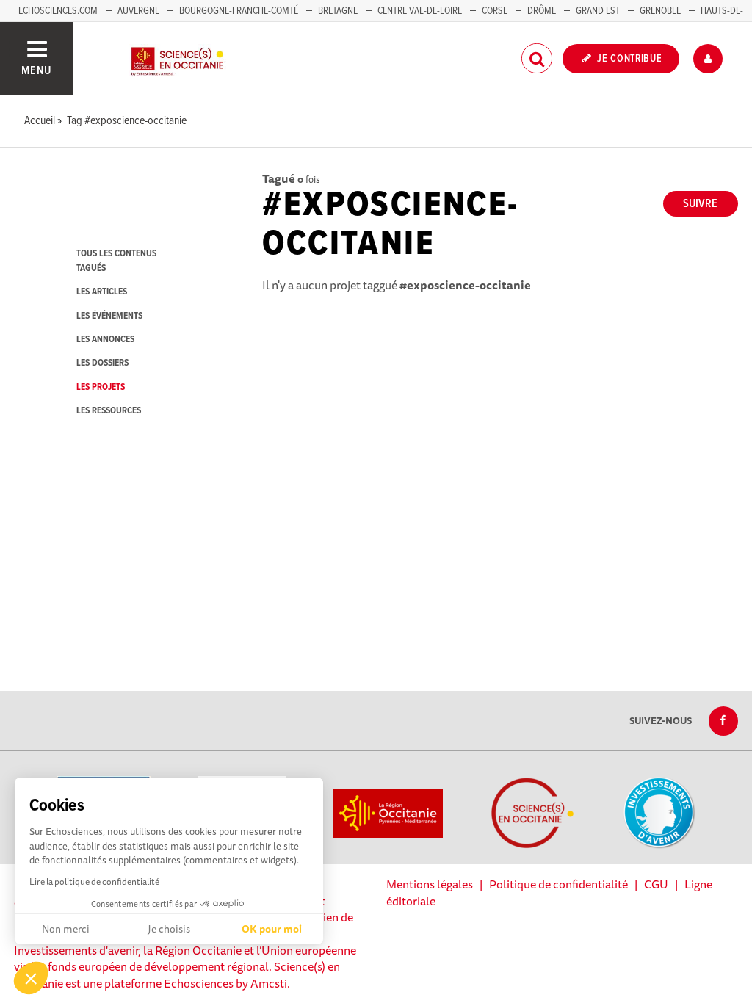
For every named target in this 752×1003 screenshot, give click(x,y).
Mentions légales (429, 884)
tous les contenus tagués (116, 260)
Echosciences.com (58, 11)
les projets (100, 387)
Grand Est (598, 11)
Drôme (541, 11)
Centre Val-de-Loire (419, 11)
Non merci (66, 929)
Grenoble (661, 11)
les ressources (108, 411)
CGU (656, 884)
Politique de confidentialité (558, 884)
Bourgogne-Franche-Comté (238, 11)
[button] (30, 978)
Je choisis (169, 929)
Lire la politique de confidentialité (94, 881)
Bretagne (338, 11)
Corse (494, 11)
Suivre (700, 203)
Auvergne (138, 11)
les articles (101, 292)
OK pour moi (272, 929)
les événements (109, 316)
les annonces (105, 339)
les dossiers (102, 363)
